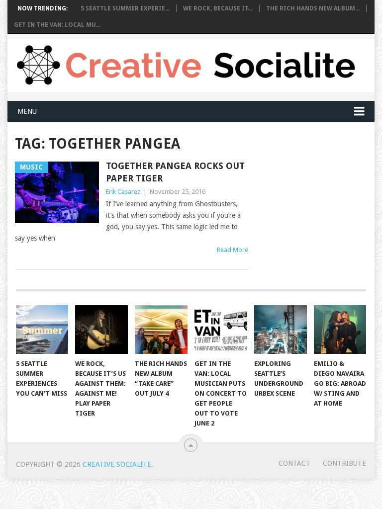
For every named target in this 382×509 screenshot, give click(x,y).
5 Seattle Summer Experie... (125, 8)
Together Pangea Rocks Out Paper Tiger (175, 172)
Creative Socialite (117, 464)
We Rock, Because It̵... (218, 8)
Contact (294, 463)
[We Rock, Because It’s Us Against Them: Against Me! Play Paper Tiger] (101, 329)
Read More (232, 250)
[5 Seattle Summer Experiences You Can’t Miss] (42, 329)
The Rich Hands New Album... (313, 8)
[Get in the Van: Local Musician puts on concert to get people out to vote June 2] (220, 329)
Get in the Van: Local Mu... (57, 24)
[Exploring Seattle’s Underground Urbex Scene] (280, 329)
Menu (27, 111)
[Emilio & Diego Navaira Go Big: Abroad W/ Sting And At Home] (340, 329)
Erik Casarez (123, 191)
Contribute (344, 463)
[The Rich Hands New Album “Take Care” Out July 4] (161, 329)
